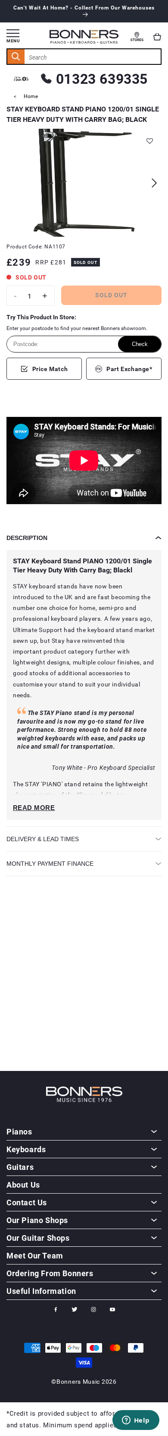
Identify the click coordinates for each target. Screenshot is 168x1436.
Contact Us (26, 1202)
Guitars (20, 1167)
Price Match (50, 369)
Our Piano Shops (37, 1220)
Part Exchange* (129, 369)
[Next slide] (154, 183)
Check (140, 344)
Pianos (19, 1131)
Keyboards (26, 1149)
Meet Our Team (34, 1255)
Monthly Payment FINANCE (49, 863)
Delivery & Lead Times (42, 839)
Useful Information (41, 1291)
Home (31, 95)
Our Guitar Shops (38, 1238)
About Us (23, 1184)
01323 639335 (102, 78)
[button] (157, 36)
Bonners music (78, 1381)
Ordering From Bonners (49, 1273)
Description (26, 537)
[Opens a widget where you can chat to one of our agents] (135, 1421)
